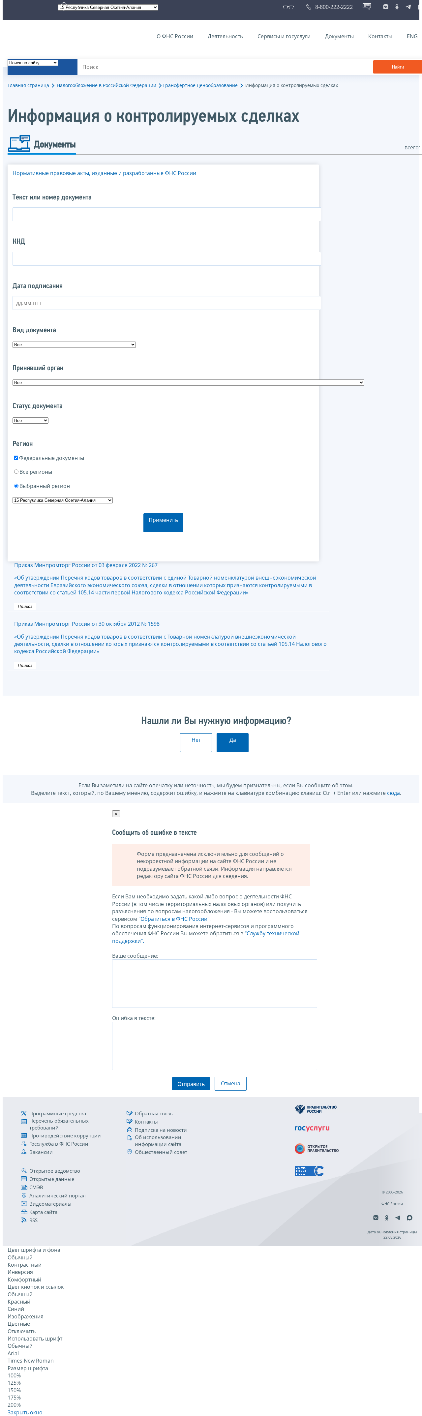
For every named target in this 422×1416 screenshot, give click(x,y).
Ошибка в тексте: (134, 1018)
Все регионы (35, 471)
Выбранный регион (44, 486)
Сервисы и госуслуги (284, 36)
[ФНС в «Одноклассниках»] (397, 7)
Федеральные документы (51, 458)
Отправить (191, 1084)
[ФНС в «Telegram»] (408, 7)
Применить (163, 520)
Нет (196, 739)
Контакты (380, 36)
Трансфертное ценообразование (200, 85)
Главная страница (28, 85)
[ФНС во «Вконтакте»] (386, 7)
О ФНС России (175, 36)
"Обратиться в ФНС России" (173, 918)
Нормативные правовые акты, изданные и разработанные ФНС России (104, 173)
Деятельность (225, 36)
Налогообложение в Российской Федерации (106, 85)
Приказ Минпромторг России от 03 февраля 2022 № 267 (165, 578)
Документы (339, 36)
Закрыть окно (25, 1412)
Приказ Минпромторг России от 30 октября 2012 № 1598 (170, 637)
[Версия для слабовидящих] (289, 7)
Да (232, 739)
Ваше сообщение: (135, 955)
